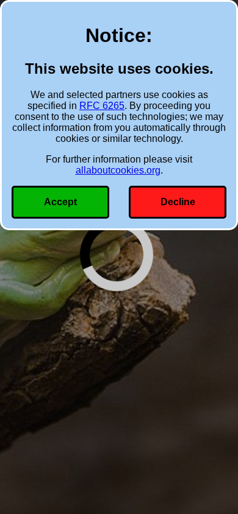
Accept (60, 202)
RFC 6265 (101, 105)
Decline (177, 202)
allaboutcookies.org (118, 170)
